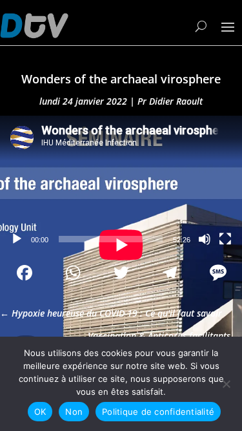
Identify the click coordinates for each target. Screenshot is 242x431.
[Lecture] (16, 239)
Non (74, 411)
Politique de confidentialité (158, 411)
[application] (121, 184)
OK (40, 411)
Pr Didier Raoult (170, 101)
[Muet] (204, 239)
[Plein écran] (225, 239)
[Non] (225, 383)
